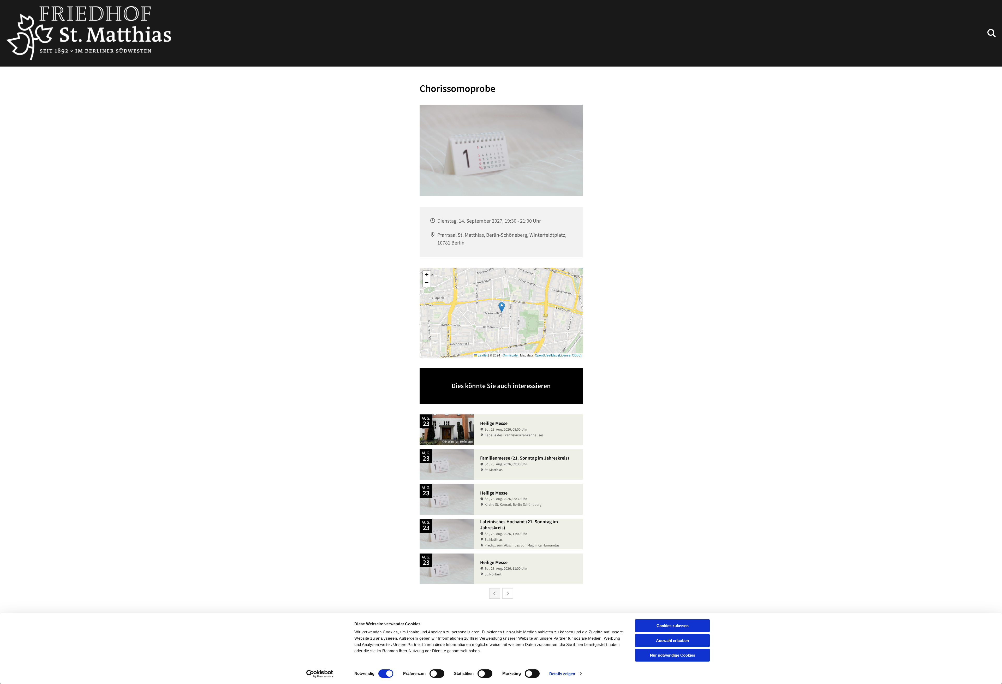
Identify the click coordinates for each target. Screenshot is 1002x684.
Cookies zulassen (673, 625)
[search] (991, 33)
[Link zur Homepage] (88, 33)
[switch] (437, 673)
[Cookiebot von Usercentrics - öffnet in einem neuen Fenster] (320, 674)
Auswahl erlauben (672, 640)
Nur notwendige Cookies (672, 655)
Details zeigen (562, 673)
